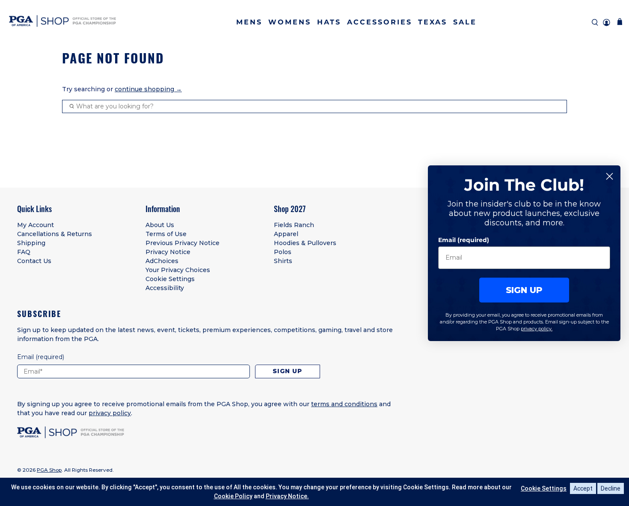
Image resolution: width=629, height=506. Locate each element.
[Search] (595, 22)
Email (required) (463, 239)
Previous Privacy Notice (182, 243)
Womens (289, 22)
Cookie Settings (170, 279)
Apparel (286, 234)
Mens (249, 22)
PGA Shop (49, 470)
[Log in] (606, 22)
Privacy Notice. (287, 496)
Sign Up (287, 371)
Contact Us (34, 261)
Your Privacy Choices (177, 270)
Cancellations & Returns (54, 234)
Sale (465, 22)
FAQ (23, 252)
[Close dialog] (609, 176)
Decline (610, 488)
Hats (329, 22)
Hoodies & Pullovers (305, 243)
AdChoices (161, 261)
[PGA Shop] (62, 22)
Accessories (379, 22)
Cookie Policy (233, 496)
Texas (432, 22)
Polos (282, 252)
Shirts (283, 261)
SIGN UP (524, 289)
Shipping (31, 243)
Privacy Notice (167, 252)
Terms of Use (166, 234)
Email (40, 357)
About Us (159, 225)
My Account (35, 225)
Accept (583, 488)
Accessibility (164, 288)
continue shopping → (148, 89)
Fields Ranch (294, 225)
